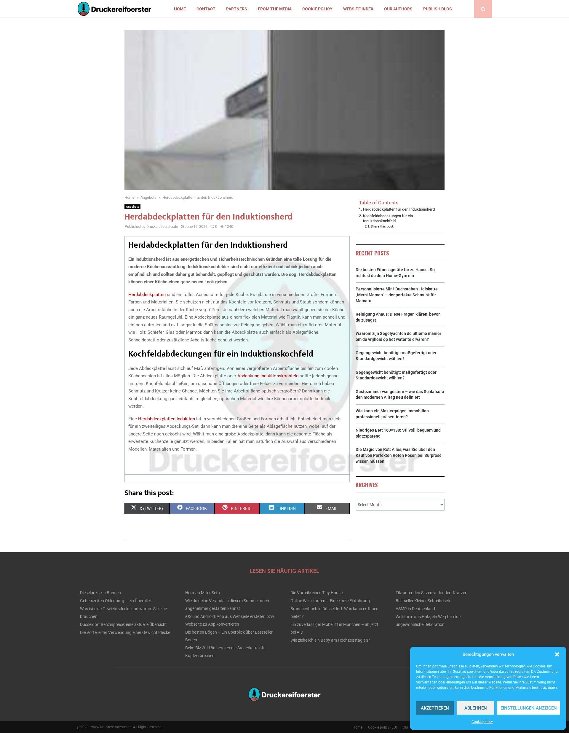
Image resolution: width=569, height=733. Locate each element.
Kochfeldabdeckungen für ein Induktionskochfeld (388, 218)
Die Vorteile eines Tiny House (316, 592)
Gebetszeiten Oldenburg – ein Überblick (116, 600)
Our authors (398, 9)
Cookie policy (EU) (382, 727)
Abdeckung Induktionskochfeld (267, 376)
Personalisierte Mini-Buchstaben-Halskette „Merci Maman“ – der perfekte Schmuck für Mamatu (397, 295)
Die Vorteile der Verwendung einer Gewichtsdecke (125, 632)
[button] (557, 654)
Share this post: (382, 226)
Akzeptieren (435, 708)
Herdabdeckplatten (147, 294)
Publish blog (437, 9)
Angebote (132, 206)
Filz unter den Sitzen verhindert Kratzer (431, 592)
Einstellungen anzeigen (529, 708)
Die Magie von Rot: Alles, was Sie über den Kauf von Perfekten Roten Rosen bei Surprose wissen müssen (399, 455)
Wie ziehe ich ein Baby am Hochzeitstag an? (330, 640)
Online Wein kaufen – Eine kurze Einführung (330, 600)
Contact (205, 9)
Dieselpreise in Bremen (100, 592)
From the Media (275, 9)
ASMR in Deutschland (415, 608)
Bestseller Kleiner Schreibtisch (423, 600)
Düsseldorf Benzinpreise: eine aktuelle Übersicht (123, 624)
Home (180, 9)
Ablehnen (475, 708)
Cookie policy (482, 722)
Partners (236, 9)
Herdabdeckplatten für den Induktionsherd (399, 209)
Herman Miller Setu (202, 592)
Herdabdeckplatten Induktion (166, 419)
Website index (358, 9)
